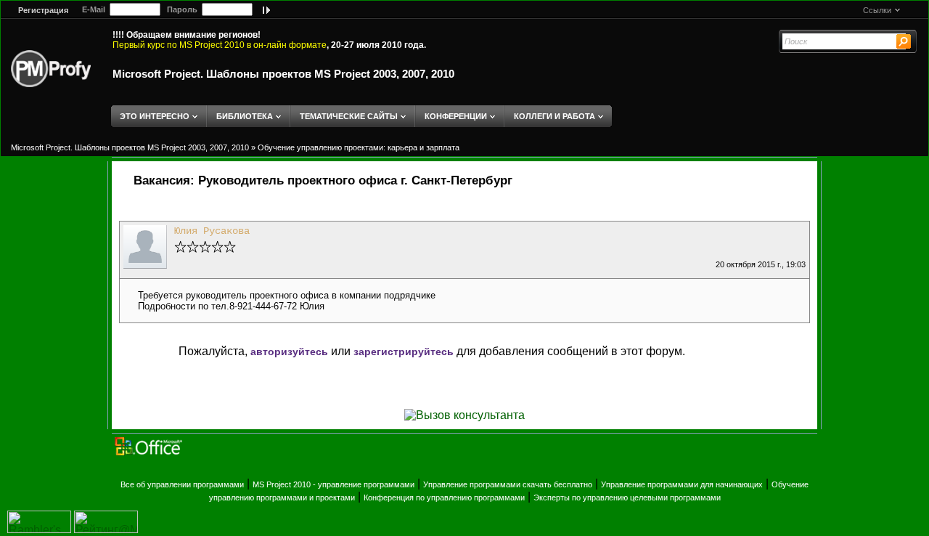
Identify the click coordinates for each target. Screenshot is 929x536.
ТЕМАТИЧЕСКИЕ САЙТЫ (349, 116)
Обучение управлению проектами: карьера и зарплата (358, 147)
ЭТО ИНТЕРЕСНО (154, 116)
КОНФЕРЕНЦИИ (456, 116)
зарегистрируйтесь (403, 351)
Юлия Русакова (212, 231)
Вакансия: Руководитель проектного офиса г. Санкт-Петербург (323, 180)
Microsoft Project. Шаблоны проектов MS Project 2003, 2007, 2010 (283, 74)
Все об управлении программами (182, 484)
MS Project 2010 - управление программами (333, 484)
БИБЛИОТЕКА (244, 116)
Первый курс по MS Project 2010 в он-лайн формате (219, 45)
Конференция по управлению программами (444, 497)
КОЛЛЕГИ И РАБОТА (554, 116)
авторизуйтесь (289, 351)
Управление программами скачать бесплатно (507, 484)
